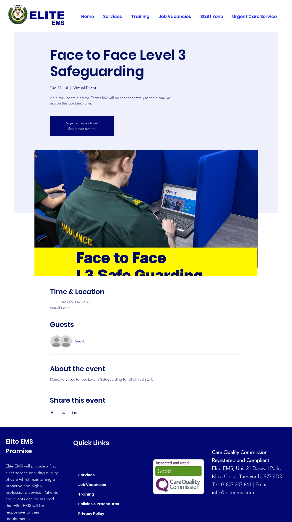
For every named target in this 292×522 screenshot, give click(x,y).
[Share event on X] (63, 412)
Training (86, 494)
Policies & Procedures (98, 503)
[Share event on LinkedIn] (74, 412)
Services (86, 475)
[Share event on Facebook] (52, 412)
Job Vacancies (92, 484)
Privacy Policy (91, 513)
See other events (81, 128)
